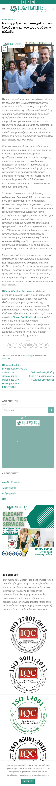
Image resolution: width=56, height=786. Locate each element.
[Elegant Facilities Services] (28, 9)
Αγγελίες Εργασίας (11, 482)
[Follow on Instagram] (28, 2)
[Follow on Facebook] (23, 2)
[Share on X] (20, 345)
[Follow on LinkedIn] (32, 2)
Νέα (4, 498)
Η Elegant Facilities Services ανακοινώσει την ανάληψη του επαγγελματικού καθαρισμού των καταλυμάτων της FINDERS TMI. (14, 375)
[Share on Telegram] (46, 345)
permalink (6, 358)
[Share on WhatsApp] (9, 345)
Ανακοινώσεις (9, 487)
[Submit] (51, 410)
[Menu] (4, 9)
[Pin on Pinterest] (35, 345)
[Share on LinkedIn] (41, 345)
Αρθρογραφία (9, 493)
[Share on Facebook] (15, 345)
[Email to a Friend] (30, 345)
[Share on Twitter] (25, 345)
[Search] (53, 9)
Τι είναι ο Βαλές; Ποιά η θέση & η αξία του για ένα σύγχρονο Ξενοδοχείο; (41, 376)
